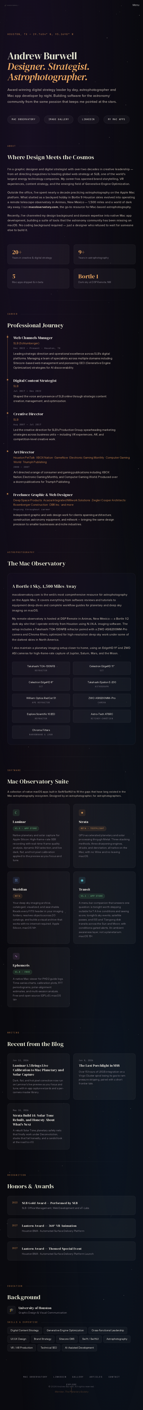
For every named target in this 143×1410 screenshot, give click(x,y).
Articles (96, 1377)
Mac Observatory (23, 119)
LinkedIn (88, 119)
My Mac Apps (116, 119)
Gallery (78, 1377)
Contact (114, 1377)
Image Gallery (59, 119)
